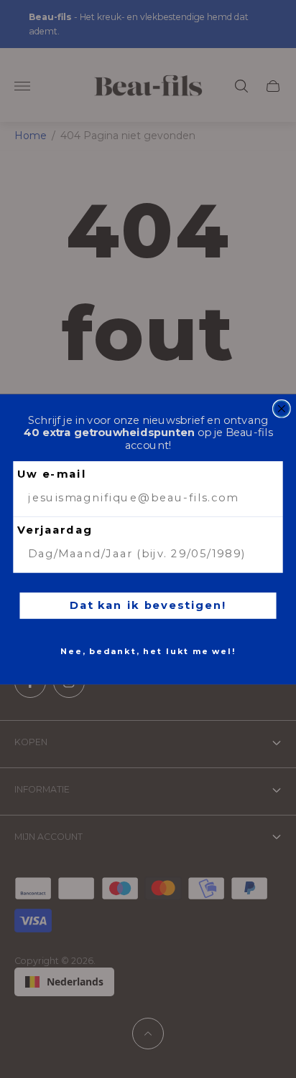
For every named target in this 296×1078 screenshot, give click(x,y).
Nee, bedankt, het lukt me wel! (148, 651)
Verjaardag (55, 530)
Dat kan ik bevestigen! (148, 605)
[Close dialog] (282, 408)
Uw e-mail (51, 474)
